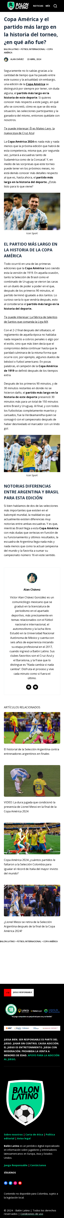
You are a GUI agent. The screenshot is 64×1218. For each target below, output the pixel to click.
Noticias (38, 5)
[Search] (55, 6)
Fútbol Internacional (33, 49)
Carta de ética (34, 1134)
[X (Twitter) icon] (28, 687)
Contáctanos (38, 1165)
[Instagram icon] (35, 687)
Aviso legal (24, 1138)
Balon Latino (11, 49)
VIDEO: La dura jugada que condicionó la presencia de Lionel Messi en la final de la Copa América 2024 (30, 806)
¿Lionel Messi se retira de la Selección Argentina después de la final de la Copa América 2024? (29, 926)
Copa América (35, 84)
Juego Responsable (15, 1165)
